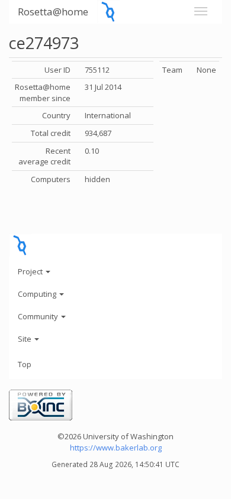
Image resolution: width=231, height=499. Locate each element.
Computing (38, 294)
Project (31, 271)
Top (24, 364)
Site (25, 338)
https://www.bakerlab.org (116, 447)
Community (39, 316)
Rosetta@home (53, 11)
